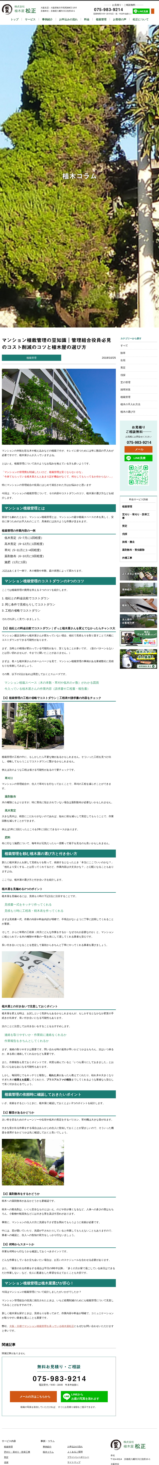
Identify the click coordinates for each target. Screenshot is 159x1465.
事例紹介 (47, 19)
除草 (122, 353)
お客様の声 (119, 19)
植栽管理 (101, 19)
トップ (14, 19)
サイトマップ (73, 1462)
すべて (124, 345)
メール (139, 449)
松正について (141, 19)
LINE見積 (143, 11)
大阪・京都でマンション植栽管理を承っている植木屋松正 (41, 1326)
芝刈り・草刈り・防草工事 (136, 516)
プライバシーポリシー (78, 1457)
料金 (86, 19)
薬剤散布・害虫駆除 (133, 549)
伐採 (122, 375)
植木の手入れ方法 (130, 404)
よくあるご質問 (75, 1452)
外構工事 (127, 558)
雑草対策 (125, 389)
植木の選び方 (127, 411)
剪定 (122, 367)
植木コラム (79, 176)
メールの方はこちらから (35, 1396)
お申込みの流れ (68, 19)
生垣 (122, 360)
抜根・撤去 (128, 542)
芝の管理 (125, 382)
